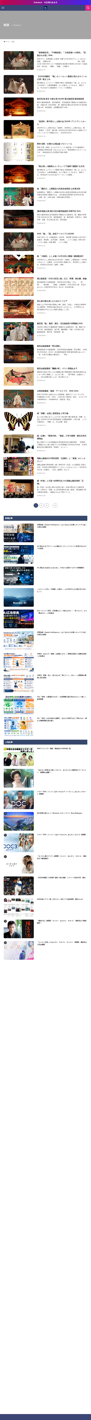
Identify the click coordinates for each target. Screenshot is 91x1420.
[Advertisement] (45, 986)
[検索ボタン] (88, 8)
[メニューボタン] (3, 8)
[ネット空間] (45, 8)
